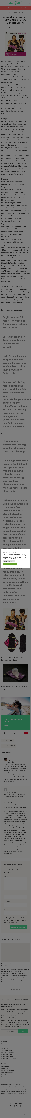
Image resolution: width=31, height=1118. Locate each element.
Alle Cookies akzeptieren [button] (10, 564)
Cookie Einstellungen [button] (9, 561)
